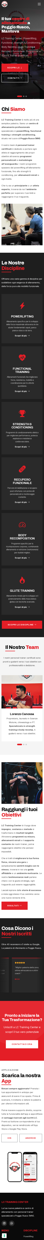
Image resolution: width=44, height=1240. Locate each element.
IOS (9, 1138)
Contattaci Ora (22, 1044)
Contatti (14, 78)
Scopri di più (21, 335)
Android (30, 1138)
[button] (19, 96)
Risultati (13, 906)
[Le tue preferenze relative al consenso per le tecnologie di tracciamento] (4, 1235)
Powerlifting (28, 1236)
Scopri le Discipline (21, 625)
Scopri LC (13, 68)
